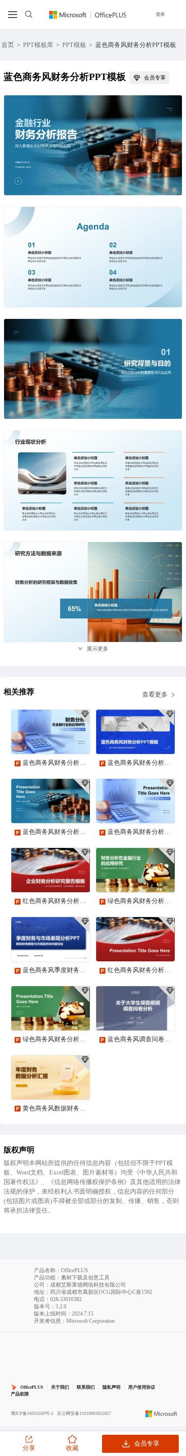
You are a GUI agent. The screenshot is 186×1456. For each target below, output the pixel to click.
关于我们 (60, 1387)
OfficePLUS (31, 1387)
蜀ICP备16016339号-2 (32, 1413)
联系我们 (86, 1387)
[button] (165, 1226)
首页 (7, 45)
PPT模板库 (38, 45)
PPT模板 (74, 45)
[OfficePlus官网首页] (87, 14)
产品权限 (20, 1393)
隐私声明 (111, 1387)
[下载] (75, 739)
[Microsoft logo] (161, 1413)
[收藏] (53, 739)
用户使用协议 (141, 1387)
